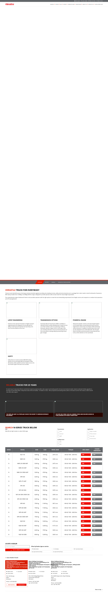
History (47, 282)
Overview (40, 282)
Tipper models (93, 431)
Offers (64, 4)
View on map (98, 589)
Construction (93, 438)
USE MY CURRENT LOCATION (18, 549)
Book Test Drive (11, 584)
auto (61, 431)
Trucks (56, 4)
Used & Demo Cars (99, 4)
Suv (61, 4)
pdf (83, 454)
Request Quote (21, 584)
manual (61, 433)
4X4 (60, 444)
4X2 (60, 442)
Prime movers (93, 433)
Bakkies (52, 4)
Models (53, 282)
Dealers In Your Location (64, 282)
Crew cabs (92, 436)
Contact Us (90, 4)
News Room (78, 4)
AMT (61, 436)
